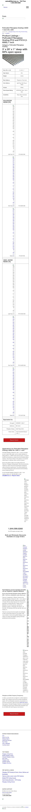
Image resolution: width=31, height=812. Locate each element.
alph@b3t (7, 33)
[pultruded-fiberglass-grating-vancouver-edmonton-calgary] (13, 22)
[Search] (23, 7)
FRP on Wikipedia (6, 743)
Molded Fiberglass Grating (7, 755)
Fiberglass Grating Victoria (8, 782)
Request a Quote (16, 475)
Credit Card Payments (7, 740)
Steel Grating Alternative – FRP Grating (11, 780)
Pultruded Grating (24, 31)
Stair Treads (4, 758)
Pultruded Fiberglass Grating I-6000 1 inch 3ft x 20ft (15, 29)
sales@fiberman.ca (11, 1)
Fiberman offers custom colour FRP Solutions (13, 776)
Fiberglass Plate (5, 760)
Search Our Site (5, 737)
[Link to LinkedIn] (23, 810)
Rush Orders (5, 741)
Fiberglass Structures (6, 763)
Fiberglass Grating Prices (7, 754)
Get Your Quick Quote (7, 792)
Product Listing (18, 31)
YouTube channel (5, 745)
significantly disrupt (23, 702)
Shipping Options (5, 739)
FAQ (3, 735)
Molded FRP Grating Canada (9, 778)
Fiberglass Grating (12, 31)
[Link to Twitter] (25, 810)
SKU (3, 33)
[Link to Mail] (28, 810)
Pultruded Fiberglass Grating (8, 757)
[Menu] (27, 7)
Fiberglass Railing (6, 761)
